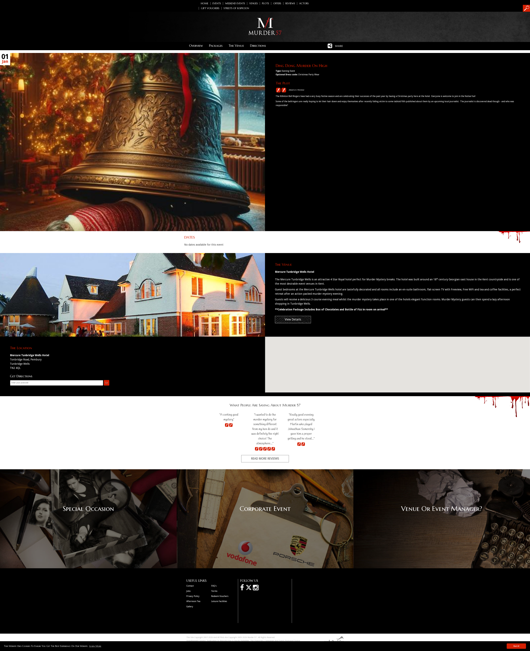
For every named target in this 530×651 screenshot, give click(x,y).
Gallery (189, 606)
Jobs (188, 591)
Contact (190, 586)
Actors (304, 3)
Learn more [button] (95, 646)
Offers (277, 3)
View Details (293, 319)
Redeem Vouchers (219, 596)
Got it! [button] (516, 646)
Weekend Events (235, 3)
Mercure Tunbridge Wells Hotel (294, 271)
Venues (253, 3)
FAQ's (214, 586)
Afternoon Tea (193, 601)
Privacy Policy (192, 596)
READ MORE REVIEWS (265, 458)
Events (217, 3)
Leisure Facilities (219, 601)
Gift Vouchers (210, 8)
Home (204, 3)
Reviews (290, 3)
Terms (214, 591)
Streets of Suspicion (236, 8)
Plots (265, 3)
